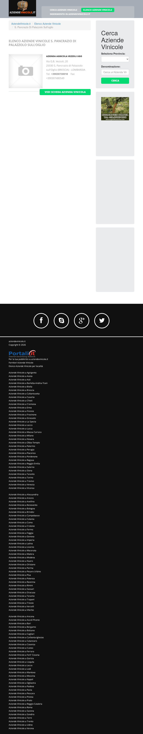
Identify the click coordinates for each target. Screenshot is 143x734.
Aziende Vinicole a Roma (20, 707)
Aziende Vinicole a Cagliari (21, 633)
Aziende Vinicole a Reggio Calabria (25, 703)
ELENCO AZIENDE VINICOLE (97, 9)
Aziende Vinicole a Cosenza (22, 644)
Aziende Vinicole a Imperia (21, 539)
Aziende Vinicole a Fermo (21, 529)
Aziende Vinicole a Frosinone (22, 414)
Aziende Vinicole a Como (21, 522)
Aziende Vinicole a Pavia (20, 689)
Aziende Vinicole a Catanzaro (23, 640)
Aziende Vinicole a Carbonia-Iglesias (26, 637)
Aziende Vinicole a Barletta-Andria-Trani (28, 383)
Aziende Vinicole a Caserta (22, 397)
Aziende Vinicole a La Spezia (22, 421)
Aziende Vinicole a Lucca (20, 428)
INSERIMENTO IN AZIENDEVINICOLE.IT (70, 14)
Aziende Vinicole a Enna (20, 407)
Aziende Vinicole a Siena (20, 470)
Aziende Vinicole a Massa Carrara (25, 432)
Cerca (115, 80)
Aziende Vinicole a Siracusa (22, 592)
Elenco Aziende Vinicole (47, 23)
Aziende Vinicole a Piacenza (22, 453)
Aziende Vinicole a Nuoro (21, 560)
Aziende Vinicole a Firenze (21, 411)
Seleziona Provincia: (113, 53)
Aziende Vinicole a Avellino (22, 501)
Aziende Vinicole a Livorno (21, 546)
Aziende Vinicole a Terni (20, 717)
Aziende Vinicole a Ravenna (22, 581)
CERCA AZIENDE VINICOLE (63, 9)
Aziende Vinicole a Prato (20, 700)
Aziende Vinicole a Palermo (22, 446)
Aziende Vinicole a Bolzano (22, 630)
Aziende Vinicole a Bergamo (22, 626)
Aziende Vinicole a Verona (21, 728)
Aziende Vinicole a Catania (21, 518)
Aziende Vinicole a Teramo (22, 595)
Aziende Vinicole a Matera (21, 553)
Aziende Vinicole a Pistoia (21, 696)
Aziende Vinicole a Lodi (20, 668)
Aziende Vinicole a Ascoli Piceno (24, 619)
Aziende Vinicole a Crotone (22, 525)
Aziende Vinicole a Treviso (21, 481)
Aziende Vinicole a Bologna (22, 508)
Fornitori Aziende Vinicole (21, 362)
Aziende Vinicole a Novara (21, 439)
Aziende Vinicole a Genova (21, 536)
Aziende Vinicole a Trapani (21, 599)
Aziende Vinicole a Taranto (22, 474)
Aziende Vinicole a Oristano (22, 564)
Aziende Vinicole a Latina (21, 543)
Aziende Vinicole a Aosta (20, 376)
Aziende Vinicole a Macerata (22, 550)
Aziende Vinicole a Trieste (21, 602)
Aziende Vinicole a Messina (22, 675)
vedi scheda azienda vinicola (65, 92)
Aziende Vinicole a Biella (20, 386)
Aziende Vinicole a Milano (21, 435)
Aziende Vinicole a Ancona (21, 616)
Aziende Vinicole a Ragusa (21, 460)
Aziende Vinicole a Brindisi (21, 511)
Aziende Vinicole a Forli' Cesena (24, 654)
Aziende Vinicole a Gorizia (21, 658)
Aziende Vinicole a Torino (21, 477)
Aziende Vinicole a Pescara (22, 693)
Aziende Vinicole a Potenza (22, 578)
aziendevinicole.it (17, 341)
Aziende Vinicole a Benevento (23, 504)
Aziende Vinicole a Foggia (21, 532)
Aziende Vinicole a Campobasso (24, 515)
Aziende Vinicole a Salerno (21, 467)
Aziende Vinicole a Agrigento (22, 372)
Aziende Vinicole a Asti (20, 379)
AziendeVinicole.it (21, 23)
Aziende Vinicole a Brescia (21, 390)
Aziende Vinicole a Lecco (20, 425)
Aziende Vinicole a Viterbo (21, 609)
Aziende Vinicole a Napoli (21, 679)
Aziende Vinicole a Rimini (21, 585)
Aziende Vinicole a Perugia (21, 449)
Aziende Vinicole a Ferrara (21, 651)
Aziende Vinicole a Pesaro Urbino (25, 571)
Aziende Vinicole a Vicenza (21, 488)
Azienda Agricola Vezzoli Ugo (64, 56)
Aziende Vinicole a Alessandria (23, 494)
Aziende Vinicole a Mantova (22, 672)
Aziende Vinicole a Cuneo (21, 647)
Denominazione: (111, 66)
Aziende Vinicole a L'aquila (21, 661)
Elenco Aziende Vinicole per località (26, 366)
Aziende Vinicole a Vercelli (21, 606)
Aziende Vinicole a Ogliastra (22, 682)
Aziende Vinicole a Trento (21, 721)
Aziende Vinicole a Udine (21, 724)
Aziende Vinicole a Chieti (20, 400)
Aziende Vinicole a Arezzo (21, 498)
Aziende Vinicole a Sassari (21, 588)
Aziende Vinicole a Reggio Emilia (24, 463)
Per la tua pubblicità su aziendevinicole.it (28, 359)
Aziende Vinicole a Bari (20, 623)
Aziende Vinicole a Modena (22, 557)
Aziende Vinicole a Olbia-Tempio (24, 442)
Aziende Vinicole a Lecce (20, 665)
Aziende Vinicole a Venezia (22, 484)
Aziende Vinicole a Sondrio (21, 714)
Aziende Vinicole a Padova (21, 686)
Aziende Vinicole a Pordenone (23, 456)
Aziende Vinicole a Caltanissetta (24, 393)
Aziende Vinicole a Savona (21, 710)
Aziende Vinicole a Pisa (20, 574)
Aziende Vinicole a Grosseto (22, 418)
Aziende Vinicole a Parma (21, 567)
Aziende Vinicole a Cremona (22, 404)
